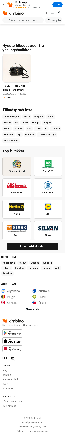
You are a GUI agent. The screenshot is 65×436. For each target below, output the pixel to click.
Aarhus (23, 262)
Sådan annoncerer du (14, 401)
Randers (19, 268)
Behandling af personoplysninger (32, 431)
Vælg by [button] (56, 20)
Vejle (57, 268)
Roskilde (7, 273)
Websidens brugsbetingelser (32, 426)
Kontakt (6, 374)
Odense (35, 262)
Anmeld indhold (10, 379)
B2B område (9, 405)
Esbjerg (7, 268)
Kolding (46, 268)
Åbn (57, 4)
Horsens (33, 268)
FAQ (4, 370)
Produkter (7, 388)
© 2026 (33, 418)
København (9, 262)
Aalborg (47, 262)
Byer (5, 383)
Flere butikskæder (32, 246)
